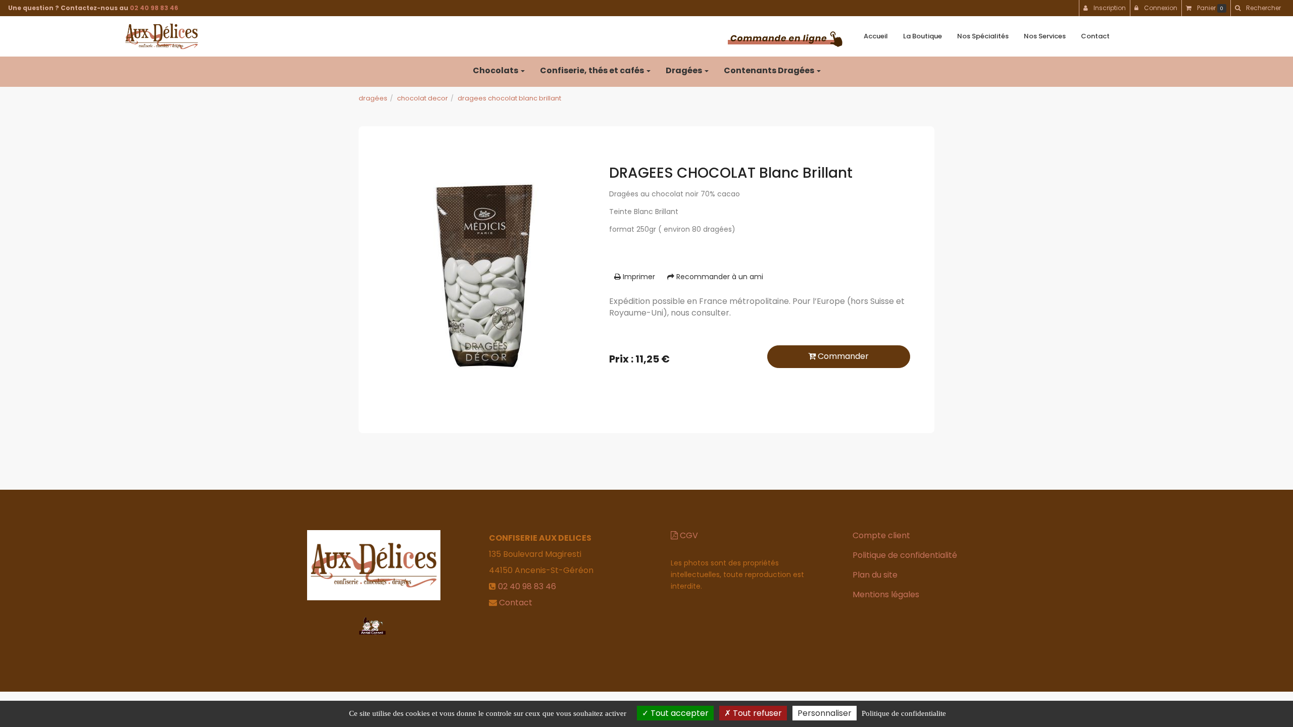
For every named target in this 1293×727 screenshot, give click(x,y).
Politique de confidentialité (905, 555)
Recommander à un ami (718, 277)
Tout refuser (756, 713)
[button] (1257, 8)
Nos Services (1045, 36)
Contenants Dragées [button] (770, 70)
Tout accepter (679, 713)
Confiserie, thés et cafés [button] (592, 70)
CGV (688, 535)
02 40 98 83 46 (154, 8)
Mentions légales (886, 594)
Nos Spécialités (983, 36)
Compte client (881, 535)
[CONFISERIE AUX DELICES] (162, 36)
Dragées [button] (685, 70)
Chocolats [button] (496, 70)
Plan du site (875, 575)
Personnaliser (825, 713)
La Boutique (922, 36)
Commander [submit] (842, 356)
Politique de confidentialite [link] (904, 713)
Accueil (876, 36)
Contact (1095, 36)
